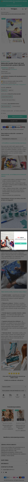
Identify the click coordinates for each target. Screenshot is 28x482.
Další (20, 243)
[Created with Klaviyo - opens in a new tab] (14, 250)
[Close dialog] (26, 232)
